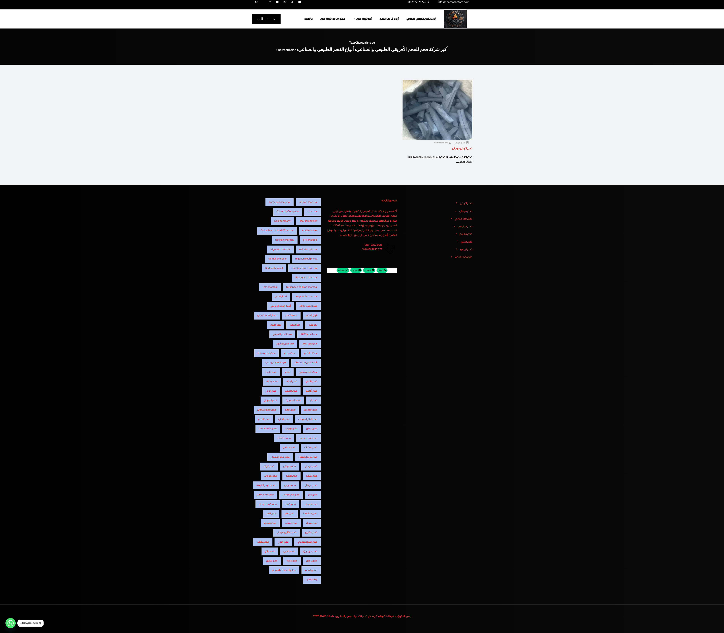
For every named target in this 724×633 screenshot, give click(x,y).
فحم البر (313, 400)
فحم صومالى (270, 476)
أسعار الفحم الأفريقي (281, 306)
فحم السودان (270, 400)
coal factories (309, 230)
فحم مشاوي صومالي (307, 542)
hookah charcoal (284, 240)
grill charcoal (310, 240)
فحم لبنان (289, 514)
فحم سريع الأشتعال (307, 457)
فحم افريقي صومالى (462, 148)
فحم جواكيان (284, 438)
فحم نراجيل (311, 561)
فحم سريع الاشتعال (280, 457)
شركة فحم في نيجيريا (275, 363)
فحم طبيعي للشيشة (265, 485)
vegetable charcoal (306, 296)
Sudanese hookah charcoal (301, 287)
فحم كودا (291, 504)
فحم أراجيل (270, 372)
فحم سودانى (311, 466)
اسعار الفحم (291, 315)
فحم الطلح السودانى (266, 410)
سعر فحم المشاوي (285, 344)
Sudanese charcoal (306, 278)
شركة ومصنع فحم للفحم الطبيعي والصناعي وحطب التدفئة (352, 616)
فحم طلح (312, 495)
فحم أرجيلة (291, 381)
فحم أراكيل (311, 381)
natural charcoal (308, 249)
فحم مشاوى (270, 523)
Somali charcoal (277, 259)
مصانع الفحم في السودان (284, 570)
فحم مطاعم (263, 542)
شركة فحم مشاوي (308, 372)
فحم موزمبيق (310, 551)
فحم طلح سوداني (463, 218)
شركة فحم (289, 353)
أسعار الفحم (281, 296)
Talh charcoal (269, 287)
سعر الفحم (275, 325)
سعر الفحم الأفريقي (282, 334)
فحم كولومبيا (310, 514)
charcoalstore (441, 143)
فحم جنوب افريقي (308, 438)
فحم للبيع (271, 514)
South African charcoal (304, 268)
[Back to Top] (716, 627)
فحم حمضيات (310, 447)
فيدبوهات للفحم (463, 257)
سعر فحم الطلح (310, 344)
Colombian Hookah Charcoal (277, 230)
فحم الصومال (310, 410)
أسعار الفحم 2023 (308, 306)
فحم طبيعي (290, 485)
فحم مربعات (291, 523)
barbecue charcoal (279, 202)
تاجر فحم (313, 325)
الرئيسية (308, 18)
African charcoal (308, 202)
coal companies (308, 221)
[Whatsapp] (10, 623)
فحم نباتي (270, 551)
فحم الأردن (271, 391)
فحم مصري (466, 241)
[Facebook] (299, 2)
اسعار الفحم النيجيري (267, 315)
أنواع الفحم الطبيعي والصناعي (421, 18)
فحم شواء (269, 466)
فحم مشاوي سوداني (286, 532)
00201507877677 (418, 3)
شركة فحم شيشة (266, 353)
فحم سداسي (289, 447)
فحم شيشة (311, 476)
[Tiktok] (270, 2)
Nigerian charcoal (280, 249)
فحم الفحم (263, 419)
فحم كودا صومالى (268, 504)
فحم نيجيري (466, 249)
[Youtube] (277, 2)
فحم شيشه (291, 476)
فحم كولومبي (465, 226)
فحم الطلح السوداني (307, 419)
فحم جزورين (291, 429)
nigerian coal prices (306, 259)
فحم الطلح (290, 410)
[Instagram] (285, 2)
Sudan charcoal (274, 268)
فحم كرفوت (311, 504)
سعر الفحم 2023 (309, 334)
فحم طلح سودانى (291, 495)
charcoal (312, 212)
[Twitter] (292, 2)
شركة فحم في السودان (306, 363)
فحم (287, 372)
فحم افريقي (460, 143)
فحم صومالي (465, 211)
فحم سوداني (289, 466)
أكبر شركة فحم (364, 18)
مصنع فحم (312, 580)
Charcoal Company (288, 212)
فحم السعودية (293, 400)
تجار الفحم (295, 325)
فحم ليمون (311, 523)
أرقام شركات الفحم (389, 18)
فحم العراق (283, 419)
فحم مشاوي (465, 234)
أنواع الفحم (311, 315)
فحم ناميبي (289, 551)
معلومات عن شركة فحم (332, 18)
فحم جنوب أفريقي (268, 429)
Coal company (282, 221)
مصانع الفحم (311, 570)
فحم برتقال (311, 429)
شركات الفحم (310, 353)
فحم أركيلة (272, 381)
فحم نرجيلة (291, 561)
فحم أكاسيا (311, 391)
